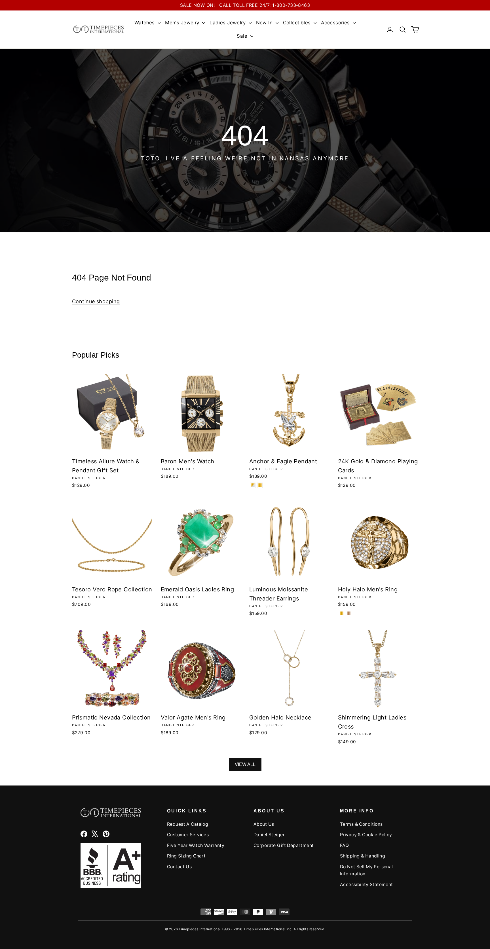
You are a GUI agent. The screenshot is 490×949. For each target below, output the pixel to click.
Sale (243, 36)
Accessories (336, 23)
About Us (264, 824)
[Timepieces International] (98, 29)
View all (245, 764)
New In (265, 23)
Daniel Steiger (269, 834)
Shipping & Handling (362, 856)
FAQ (344, 845)
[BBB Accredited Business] (111, 865)
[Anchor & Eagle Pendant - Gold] (259, 485)
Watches (145, 23)
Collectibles (297, 23)
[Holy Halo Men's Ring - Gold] (341, 613)
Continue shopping (96, 301)
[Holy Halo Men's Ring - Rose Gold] (348, 613)
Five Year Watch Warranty (195, 845)
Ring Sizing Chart (186, 856)
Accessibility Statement (366, 884)
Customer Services (188, 834)
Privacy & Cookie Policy (366, 834)
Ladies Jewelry (228, 23)
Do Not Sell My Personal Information (366, 870)
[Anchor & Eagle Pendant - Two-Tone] (252, 485)
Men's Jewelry (183, 23)
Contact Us (179, 866)
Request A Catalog (187, 824)
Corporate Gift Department (284, 845)
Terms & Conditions (361, 824)
